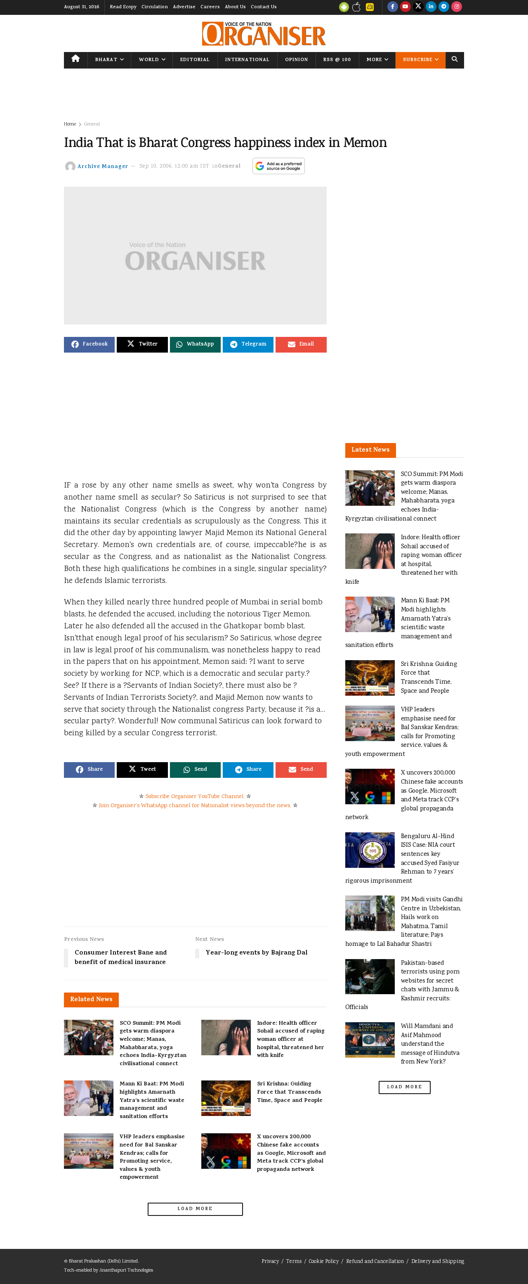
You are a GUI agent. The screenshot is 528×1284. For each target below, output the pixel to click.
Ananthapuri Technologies (126, 1270)
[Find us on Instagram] (456, 7)
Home (70, 124)
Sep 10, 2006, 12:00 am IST (174, 167)
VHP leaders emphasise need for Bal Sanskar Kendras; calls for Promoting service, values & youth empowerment (152, 1157)
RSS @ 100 (337, 60)
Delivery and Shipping (437, 1262)
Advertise (184, 7)
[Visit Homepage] (264, 33)
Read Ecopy (123, 7)
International (247, 60)
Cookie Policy (324, 1262)
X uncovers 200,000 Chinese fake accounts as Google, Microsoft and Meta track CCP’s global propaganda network (291, 1153)
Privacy (270, 1262)
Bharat (106, 60)
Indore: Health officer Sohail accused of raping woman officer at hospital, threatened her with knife (291, 1040)
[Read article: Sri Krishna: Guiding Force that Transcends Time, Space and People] (226, 1098)
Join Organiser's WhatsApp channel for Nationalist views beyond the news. (195, 806)
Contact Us (264, 7)
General (92, 124)
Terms (294, 1262)
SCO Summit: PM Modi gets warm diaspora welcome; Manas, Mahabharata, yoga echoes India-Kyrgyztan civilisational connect (153, 1044)
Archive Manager (103, 166)
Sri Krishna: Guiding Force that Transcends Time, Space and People (290, 1092)
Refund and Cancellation (375, 1262)
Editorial (195, 60)
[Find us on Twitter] (418, 7)
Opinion (296, 60)
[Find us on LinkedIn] (431, 7)
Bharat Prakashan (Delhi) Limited (103, 1261)
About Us (235, 7)
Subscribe (417, 60)
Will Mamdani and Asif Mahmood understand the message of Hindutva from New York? (430, 1044)
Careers (210, 7)
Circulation (154, 7)
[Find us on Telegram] (443, 7)
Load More (195, 1209)
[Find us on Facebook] (392, 7)
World (149, 60)
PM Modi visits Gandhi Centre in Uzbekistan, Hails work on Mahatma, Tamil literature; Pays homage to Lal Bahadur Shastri (404, 922)
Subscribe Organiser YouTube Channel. (195, 797)
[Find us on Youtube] (405, 7)
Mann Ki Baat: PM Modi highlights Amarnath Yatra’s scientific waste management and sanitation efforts (152, 1100)
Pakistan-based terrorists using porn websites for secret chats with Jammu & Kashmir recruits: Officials (402, 986)
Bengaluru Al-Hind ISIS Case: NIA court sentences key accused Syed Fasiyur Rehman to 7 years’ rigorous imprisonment (402, 859)
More (374, 60)
